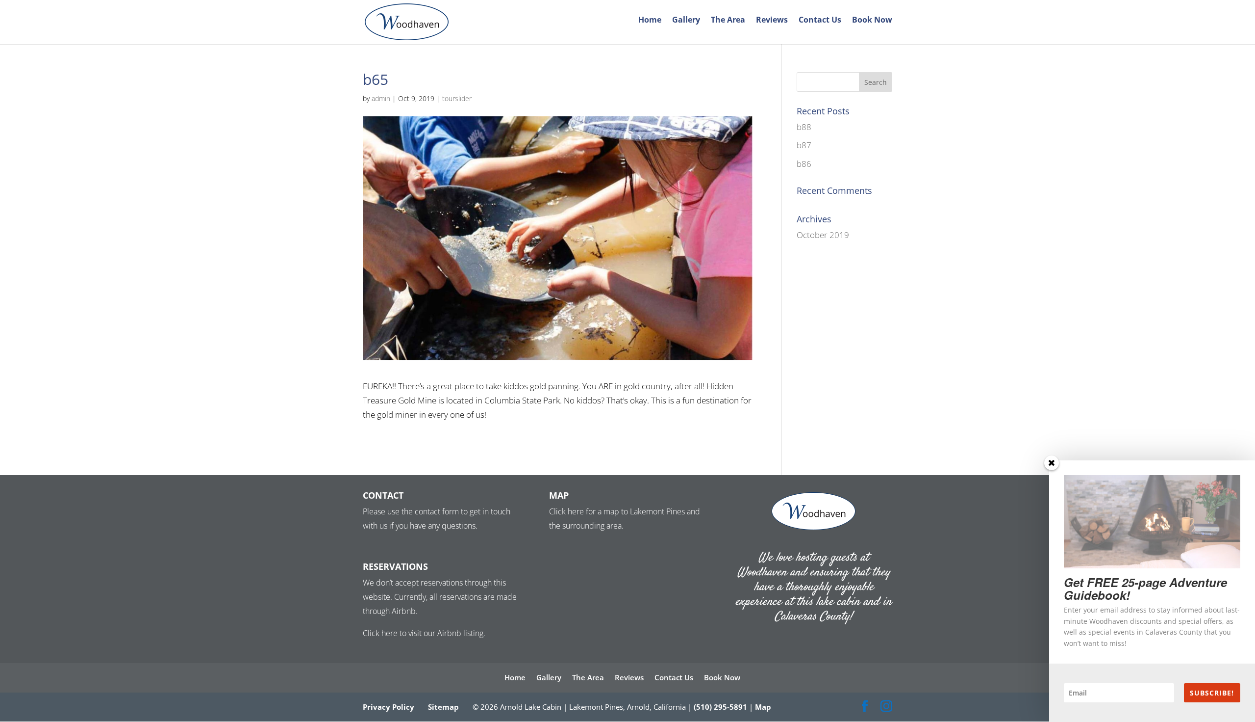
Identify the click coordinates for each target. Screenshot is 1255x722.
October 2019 (823, 235)
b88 (804, 127)
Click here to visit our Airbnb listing (423, 633)
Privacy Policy (388, 707)
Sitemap (443, 707)
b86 (804, 163)
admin (381, 98)
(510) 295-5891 (720, 707)
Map (763, 707)
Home (649, 20)
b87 (804, 145)
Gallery (686, 20)
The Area (728, 20)
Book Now (872, 20)
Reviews (772, 20)
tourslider (457, 98)
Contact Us (820, 20)
